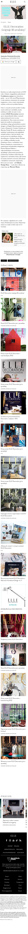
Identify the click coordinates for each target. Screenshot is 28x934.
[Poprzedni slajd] (1, 808)
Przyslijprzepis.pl (19, 882)
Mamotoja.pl (7, 885)
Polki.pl (20, 876)
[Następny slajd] (25, 808)
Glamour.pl (6, 879)
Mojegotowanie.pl (7, 888)
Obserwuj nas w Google (9, 61)
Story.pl (20, 891)
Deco (3, 260)
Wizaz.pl (20, 888)
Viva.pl (20, 885)
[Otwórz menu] (2, 2)
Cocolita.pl (7, 882)
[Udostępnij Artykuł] (18, 62)
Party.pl (7, 876)
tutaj (11, 919)
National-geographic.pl (7, 891)
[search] (24, 1)
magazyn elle (13, 260)
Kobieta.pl (20, 879)
